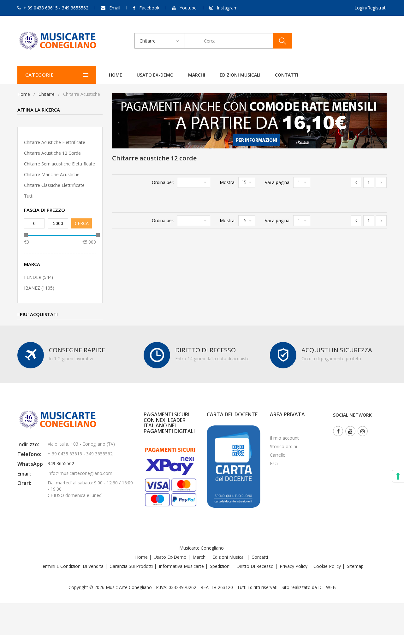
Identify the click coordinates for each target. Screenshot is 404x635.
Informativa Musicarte (181, 566)
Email (114, 8)
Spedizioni (220, 566)
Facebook (149, 8)
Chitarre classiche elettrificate (54, 185)
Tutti (28, 196)
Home (115, 75)
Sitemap (355, 566)
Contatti (286, 75)
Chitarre (47, 94)
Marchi (196, 75)
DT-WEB (327, 587)
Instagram (227, 8)
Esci (274, 463)
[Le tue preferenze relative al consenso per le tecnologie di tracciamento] (398, 476)
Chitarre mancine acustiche (52, 174)
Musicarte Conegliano (201, 548)
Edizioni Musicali (240, 75)
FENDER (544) (38, 277)
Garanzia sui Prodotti (131, 566)
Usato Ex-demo (170, 557)
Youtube (188, 8)
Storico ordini (283, 446)
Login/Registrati (370, 8)
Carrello (278, 455)
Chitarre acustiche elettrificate (54, 142)
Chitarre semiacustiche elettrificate (59, 164)
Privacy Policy (293, 566)
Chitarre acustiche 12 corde (52, 153)
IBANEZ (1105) (39, 288)
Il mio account (284, 438)
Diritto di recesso (255, 566)
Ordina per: (163, 182)
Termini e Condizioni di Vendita (72, 566)
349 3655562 (61, 463)
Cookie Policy (327, 566)
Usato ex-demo (155, 75)
